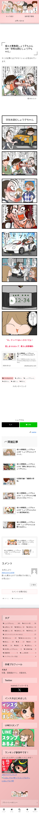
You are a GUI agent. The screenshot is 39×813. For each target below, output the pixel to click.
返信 (34, 585)
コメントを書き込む (19, 591)
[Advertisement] (19, 33)
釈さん (23, 381)
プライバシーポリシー (10, 802)
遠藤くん (15, 381)
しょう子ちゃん (29, 378)
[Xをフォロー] (19, 690)
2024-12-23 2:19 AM (8, 573)
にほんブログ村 (8, 781)
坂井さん (6, 381)
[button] (35, 477)
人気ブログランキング (9, 775)
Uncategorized (8, 378)
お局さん (19, 378)
